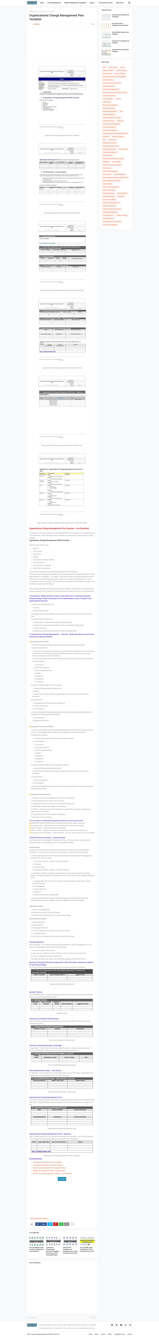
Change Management (108, 86)
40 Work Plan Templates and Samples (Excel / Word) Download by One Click (70, 1250)
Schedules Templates (109, 196)
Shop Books (121, 196)
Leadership (106, 136)
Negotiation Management (110, 152)
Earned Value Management (110, 105)
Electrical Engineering (109, 108)
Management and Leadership (111, 146)
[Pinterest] (55, 1224)
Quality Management (108, 193)
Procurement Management (110, 171)
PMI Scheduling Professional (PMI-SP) (113, 158)
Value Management (108, 218)
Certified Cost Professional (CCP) (112, 83)
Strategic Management (109, 206)
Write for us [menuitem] (120, 3)
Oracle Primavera (107, 155)
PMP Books (106, 161)
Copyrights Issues (119, 1334)
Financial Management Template (112, 117)
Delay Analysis (107, 102)
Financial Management (109, 114)
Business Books (107, 73)
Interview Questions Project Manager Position (115, 133)
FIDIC (121, 111)
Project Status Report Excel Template (120, 33)
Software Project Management (111, 202)
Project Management (120, 174)
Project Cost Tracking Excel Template (120, 42)
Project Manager (107, 184)
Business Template (120, 73)
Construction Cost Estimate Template (120, 50)
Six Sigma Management (109, 199)
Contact (103, 1334)
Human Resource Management (111, 124)
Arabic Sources (113, 67)
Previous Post (32, 1318)
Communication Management (111, 89)
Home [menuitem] (42, 3)
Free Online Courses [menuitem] (106, 3)
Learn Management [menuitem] (54, 3)
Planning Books (107, 168)
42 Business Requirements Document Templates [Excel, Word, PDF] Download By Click (52, 1251)
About (96, 1334)
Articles (122, 67)
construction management (110, 224)
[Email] (66, 1224)
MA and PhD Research (118, 136)
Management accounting (109, 143)
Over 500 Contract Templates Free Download (120, 24)
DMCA (110, 1334)
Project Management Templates (44, 11)
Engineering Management (110, 111)
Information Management (110, 130)
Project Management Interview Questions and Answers (115, 178)
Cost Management (108, 98)
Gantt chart (120, 121)
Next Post (93, 1318)
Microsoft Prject (123, 149)
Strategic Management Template (112, 209)
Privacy (130, 1334)
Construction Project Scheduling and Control (115, 92)
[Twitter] (50, 1224)
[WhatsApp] (61, 1224)
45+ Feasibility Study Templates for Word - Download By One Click (87, 1249)
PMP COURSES (116, 161)
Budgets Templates (108, 70)
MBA (104, 139)
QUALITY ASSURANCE (109, 190)
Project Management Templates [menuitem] (75, 3)
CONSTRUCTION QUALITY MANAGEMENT (114, 76)
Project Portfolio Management (111, 187)
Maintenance (112, 139)
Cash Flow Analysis (108, 80)
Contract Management (109, 95)
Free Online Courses (108, 121)
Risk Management (122, 193)
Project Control (107, 174)
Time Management (108, 215)
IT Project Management (109, 127)
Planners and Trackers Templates (112, 165)
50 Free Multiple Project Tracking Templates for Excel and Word (36, 1249)
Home (31, 11)
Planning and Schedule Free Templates (120, 15)
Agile (104, 67)
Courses (118, 98)
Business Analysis (121, 70)
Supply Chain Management (110, 212)
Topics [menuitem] (92, 3)
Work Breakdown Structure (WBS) (112, 221)
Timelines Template (121, 215)
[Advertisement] (62, 45)
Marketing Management (109, 149)
